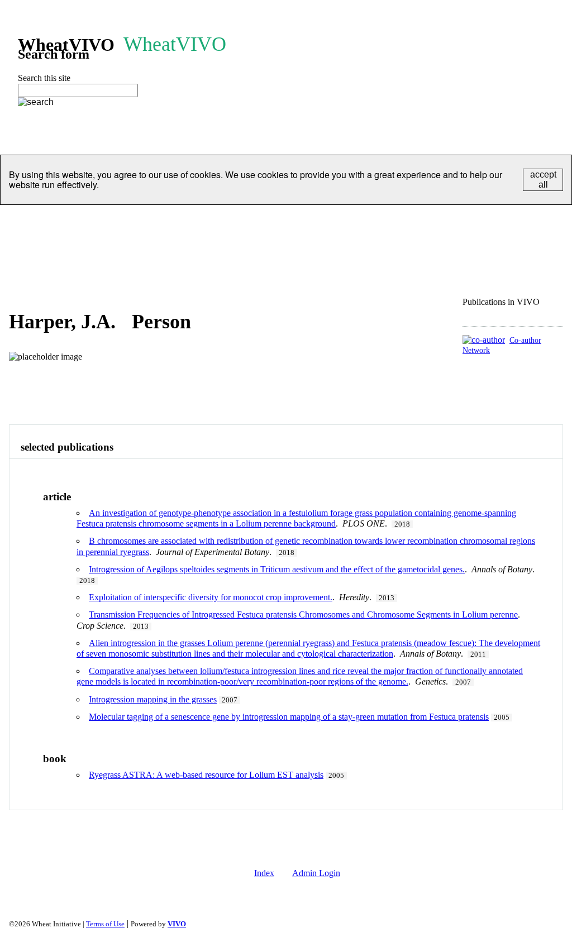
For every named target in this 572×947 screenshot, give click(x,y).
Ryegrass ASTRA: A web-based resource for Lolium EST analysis (206, 774)
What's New (68, 247)
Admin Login (316, 873)
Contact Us (514, 218)
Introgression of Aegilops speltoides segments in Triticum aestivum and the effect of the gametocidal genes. (277, 569)
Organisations (118, 218)
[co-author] (484, 340)
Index (264, 873)
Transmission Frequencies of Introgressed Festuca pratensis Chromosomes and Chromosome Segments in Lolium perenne (303, 614)
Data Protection (445, 218)
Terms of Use (105, 924)
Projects (178, 218)
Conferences (339, 218)
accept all (543, 179)
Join (389, 218)
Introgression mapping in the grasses (153, 699)
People (61, 218)
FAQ (18, 247)
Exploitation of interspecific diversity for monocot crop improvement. (210, 597)
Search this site (44, 78)
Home (20, 218)
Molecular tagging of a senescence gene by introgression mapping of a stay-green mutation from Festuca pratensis (289, 716)
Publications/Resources (254, 218)
